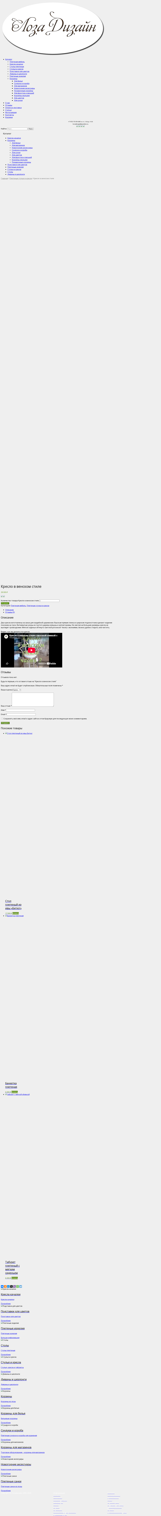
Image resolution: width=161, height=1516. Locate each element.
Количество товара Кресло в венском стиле (20, 600)
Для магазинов (20, 86)
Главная (4, 178)
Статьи (8, 110)
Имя (3, 710)
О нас (7, 103)
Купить (15, 913)
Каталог (8, 59)
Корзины (13, 78)
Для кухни (18, 100)
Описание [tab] (9, 610)
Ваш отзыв (6, 706)
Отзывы (8, 105)
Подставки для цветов (19, 71)
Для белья (18, 81)
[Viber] (14, 1286)
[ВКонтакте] (2, 1286)
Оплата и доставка (13, 107)
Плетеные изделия (18, 76)
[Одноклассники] (5, 1286)
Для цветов (19, 98)
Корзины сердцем (22, 95)
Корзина (9, 117)
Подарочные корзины (23, 90)
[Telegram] (20, 1286)
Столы (10, 172)
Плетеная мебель (17, 62)
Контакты (9, 115)
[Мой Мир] (8, 1286)
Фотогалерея (11, 112)
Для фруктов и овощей (24, 93)
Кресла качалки (16, 64)
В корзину (5, 603)
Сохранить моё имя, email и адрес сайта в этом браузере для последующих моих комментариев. (45, 718)
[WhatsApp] (17, 1286)
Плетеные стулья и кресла (20, 178)
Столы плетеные (17, 66)
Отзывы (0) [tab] (10, 612)
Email (4, 714)
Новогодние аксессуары (24, 88)
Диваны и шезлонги (18, 74)
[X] (11, 1286)
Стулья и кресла (16, 69)
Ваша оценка (6, 690)
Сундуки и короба (21, 83)
